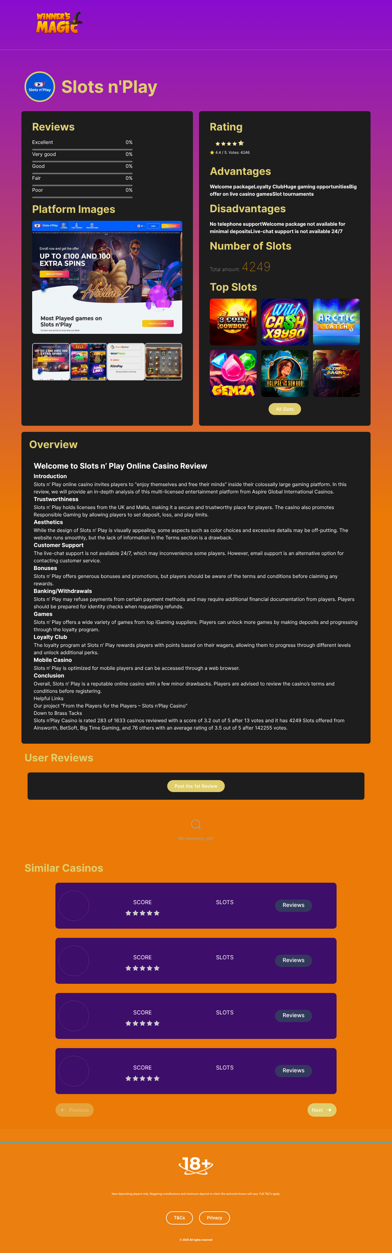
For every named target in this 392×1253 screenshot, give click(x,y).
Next (317, 1110)
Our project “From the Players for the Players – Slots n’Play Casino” (110, 706)
